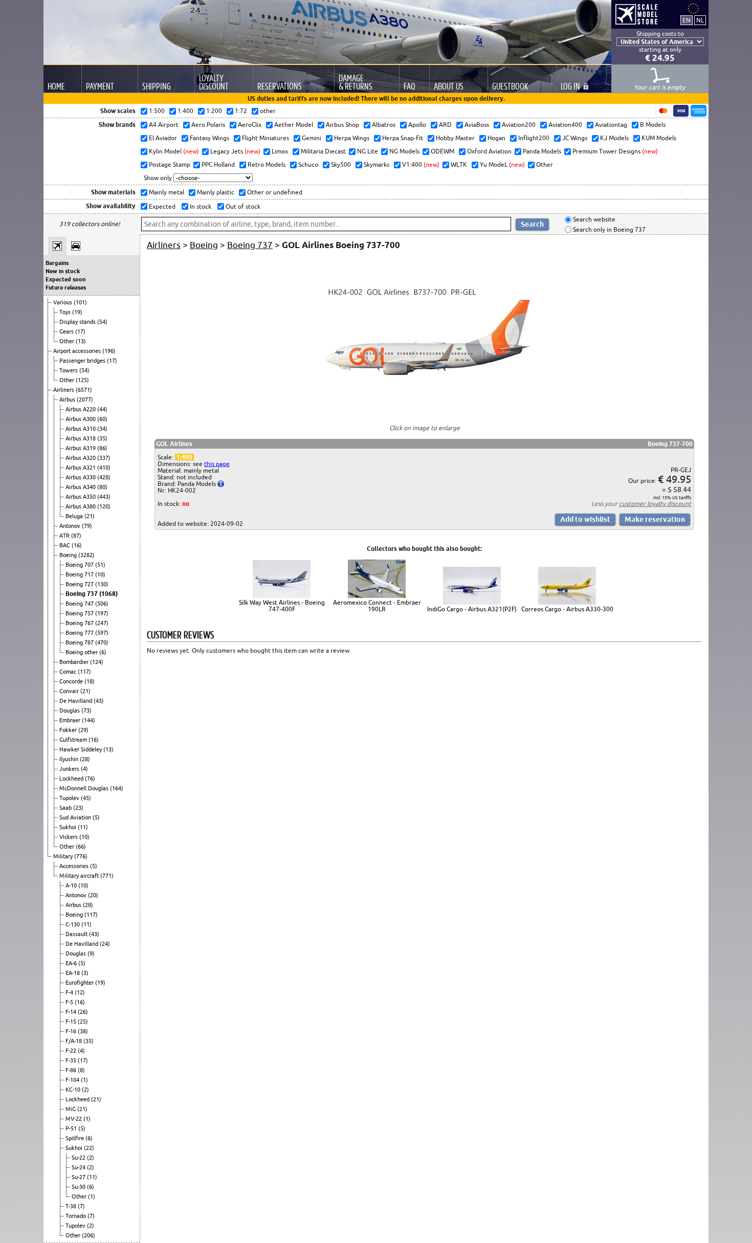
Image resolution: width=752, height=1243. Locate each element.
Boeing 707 (80, 565)
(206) (88, 1235)
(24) (105, 944)
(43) (99, 701)
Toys (65, 312)
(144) (88, 720)
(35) (102, 438)
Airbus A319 (81, 448)
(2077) (85, 399)
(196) (109, 351)
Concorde (71, 681)
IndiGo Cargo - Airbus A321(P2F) (472, 609)
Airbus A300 (81, 419)
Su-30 (79, 1187)
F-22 (71, 1051)
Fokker (68, 730)
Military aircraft (79, 876)
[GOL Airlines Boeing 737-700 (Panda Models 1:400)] (424, 409)
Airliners (64, 390)
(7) (81, 1206)
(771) (107, 876)
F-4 (70, 992)
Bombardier (74, 662)
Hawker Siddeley (81, 749)
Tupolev (70, 798)
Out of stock (242, 206)
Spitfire (75, 1138)
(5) (96, 817)
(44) (102, 409)
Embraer (70, 720)
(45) (86, 798)
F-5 (70, 1002)
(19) (77, 312)
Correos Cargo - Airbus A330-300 (567, 609)
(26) (83, 1012)
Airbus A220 (81, 409)
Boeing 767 (80, 623)
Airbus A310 (81, 429)
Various (63, 302)
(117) (84, 672)
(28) (85, 759)
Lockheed (72, 778)
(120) (103, 506)
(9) (91, 953)
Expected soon (65, 279)
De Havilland (76, 701)
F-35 (71, 1060)
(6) (102, 652)
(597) (101, 633)
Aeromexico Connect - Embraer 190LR (377, 605)
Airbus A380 (81, 506)
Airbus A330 (81, 477)
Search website (593, 219)
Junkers (70, 769)
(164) (116, 788)
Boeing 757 (80, 613)
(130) (101, 584)
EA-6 (71, 963)
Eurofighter (80, 983)
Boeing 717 (80, 574)
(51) (100, 565)
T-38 (71, 1206)
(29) (83, 730)
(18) (89, 681)
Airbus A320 (81, 458)
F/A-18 (74, 1041)
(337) (103, 458)
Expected (161, 206)
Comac (68, 672)
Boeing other (82, 652)
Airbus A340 (81, 487)
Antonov (70, 526)
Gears (67, 331)
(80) (102, 487)
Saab (66, 808)
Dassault (77, 934)
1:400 (184, 457)
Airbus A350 (81, 497)
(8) (81, 1070)
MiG (71, 1109)
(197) (101, 613)
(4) (84, 769)
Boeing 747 (80, 604)
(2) (85, 1089)
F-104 (73, 1080)
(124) (96, 662)
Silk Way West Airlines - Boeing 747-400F (282, 605)
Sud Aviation (76, 817)
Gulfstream (74, 740)
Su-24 (79, 1167)
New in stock (63, 271)
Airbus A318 (81, 438)
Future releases (66, 287)
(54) (102, 322)
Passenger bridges (83, 361)
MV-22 (74, 1119)
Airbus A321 (81, 467)
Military (63, 856)
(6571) (84, 390)
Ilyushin (69, 759)
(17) (80, 331)
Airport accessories (77, 351)
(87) (76, 535)
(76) (90, 778)
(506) (101, 604)
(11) (83, 827)
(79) (87, 526)
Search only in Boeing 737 (608, 229)
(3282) (86, 555)
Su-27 (79, 1177)
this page (217, 463)
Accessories (74, 866)
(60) (102, 419)
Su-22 (79, 1158)
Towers (69, 370)
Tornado (76, 1216)
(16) (77, 545)
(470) (101, 642)
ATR (65, 535)
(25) (83, 1021)
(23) (78, 808)
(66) (81, 847)
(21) (89, 516)
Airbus (68, 399)
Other (67, 341)
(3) (85, 973)
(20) (93, 895)
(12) (80, 992)
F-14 (71, 1012)
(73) (86, 710)
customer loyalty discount (655, 503)
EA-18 (73, 973)
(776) (80, 856)
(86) (102, 448)
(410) (103, 467)
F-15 (71, 1021)
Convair (69, 691)
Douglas (70, 710)
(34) (102, 429)
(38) (83, 1031)
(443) (103, 497)
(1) (84, 1080)
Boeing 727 (80, 584)
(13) (81, 341)
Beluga (74, 516)
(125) (82, 380)
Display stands (78, 322)
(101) (80, 302)
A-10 (71, 885)
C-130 (73, 924)
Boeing (68, 555)
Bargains (57, 263)
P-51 (71, 1128)
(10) (100, 574)
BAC (65, 545)
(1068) (108, 593)
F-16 (71, 1031)
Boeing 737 (82, 593)
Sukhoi (68, 827)
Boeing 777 (80, 633)
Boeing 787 (80, 642)
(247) (101, 623)
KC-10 (73, 1089)
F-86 (71, 1070)
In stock (199, 206)
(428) (103, 477)
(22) (89, 1148)
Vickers (69, 837)
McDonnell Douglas (84, 788)
